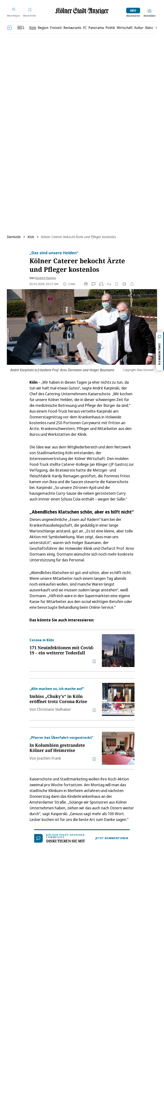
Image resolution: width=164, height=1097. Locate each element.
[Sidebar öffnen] (20, 27)
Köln (31, 236)
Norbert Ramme (45, 278)
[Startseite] (82, 11)
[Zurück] (9, 27)
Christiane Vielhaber (54, 709)
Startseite (14, 236)
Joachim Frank (49, 758)
